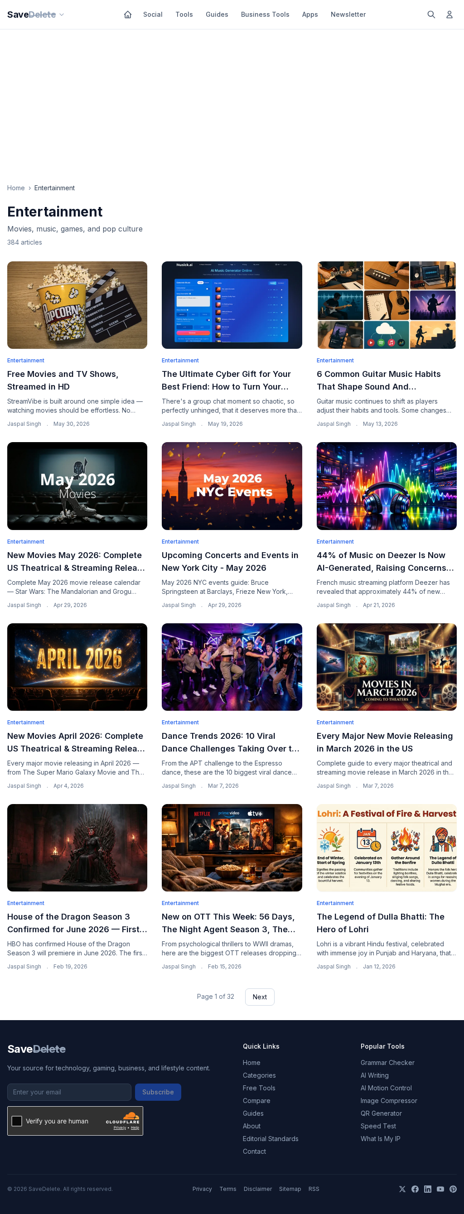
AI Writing (375, 1075)
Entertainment (25, 360)
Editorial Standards (271, 1138)
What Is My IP (381, 1138)
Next (260, 997)
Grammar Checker (388, 1062)
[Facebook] (415, 1189)
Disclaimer (258, 1188)
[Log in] (449, 14)
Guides (217, 14)
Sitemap (290, 1188)
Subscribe (158, 1092)
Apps (310, 14)
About (252, 1126)
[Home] (128, 14)
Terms (228, 1188)
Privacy (202, 1188)
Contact (254, 1151)
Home (16, 188)
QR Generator (381, 1113)
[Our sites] (62, 14)
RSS (314, 1188)
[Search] (431, 14)
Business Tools (265, 14)
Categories (259, 1075)
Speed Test (378, 1126)
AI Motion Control (386, 1088)
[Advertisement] (232, 97)
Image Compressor (389, 1100)
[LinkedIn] (427, 1189)
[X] (402, 1189)
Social (153, 14)
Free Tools (259, 1088)
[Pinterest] (453, 1189)
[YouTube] (440, 1189)
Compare (257, 1100)
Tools (184, 14)
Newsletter (348, 14)
